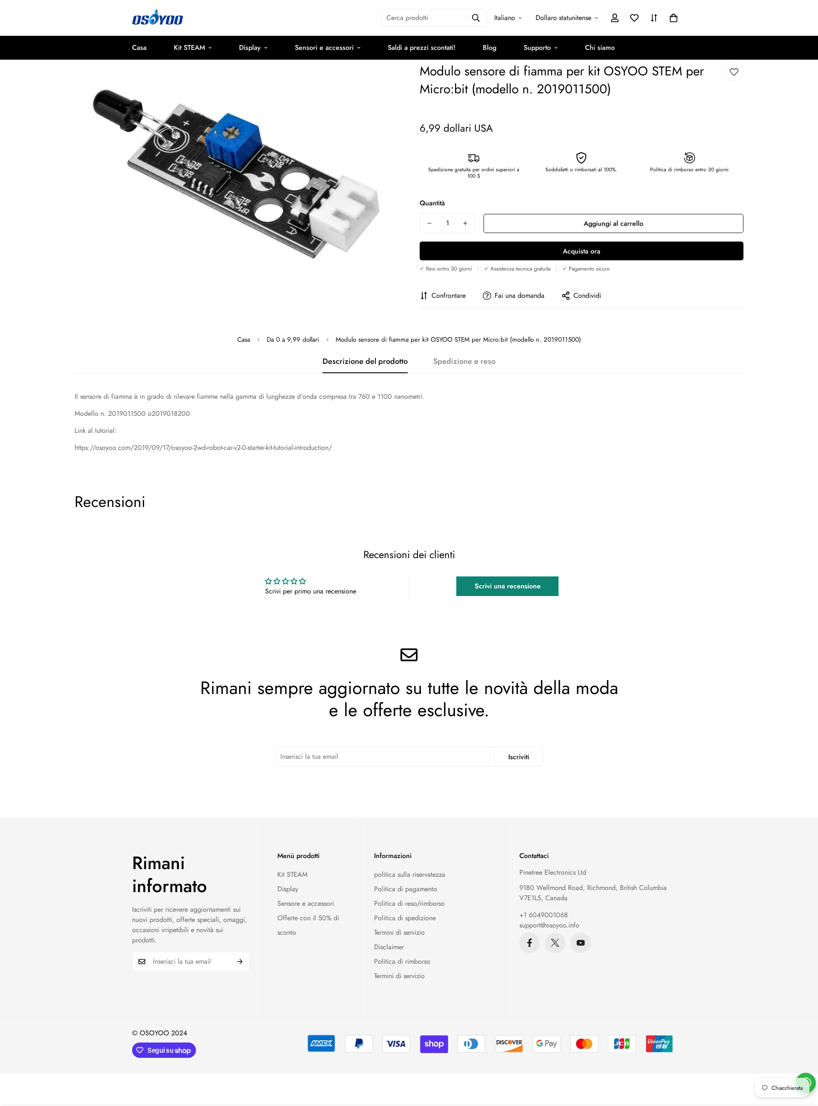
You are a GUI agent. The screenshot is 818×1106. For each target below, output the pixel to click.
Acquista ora (581, 251)
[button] (673, 18)
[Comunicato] (580, 943)
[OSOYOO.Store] (157, 17)
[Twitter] (555, 943)
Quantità (432, 203)
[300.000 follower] (529, 943)
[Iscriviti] (240, 961)
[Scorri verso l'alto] (801, 1059)
